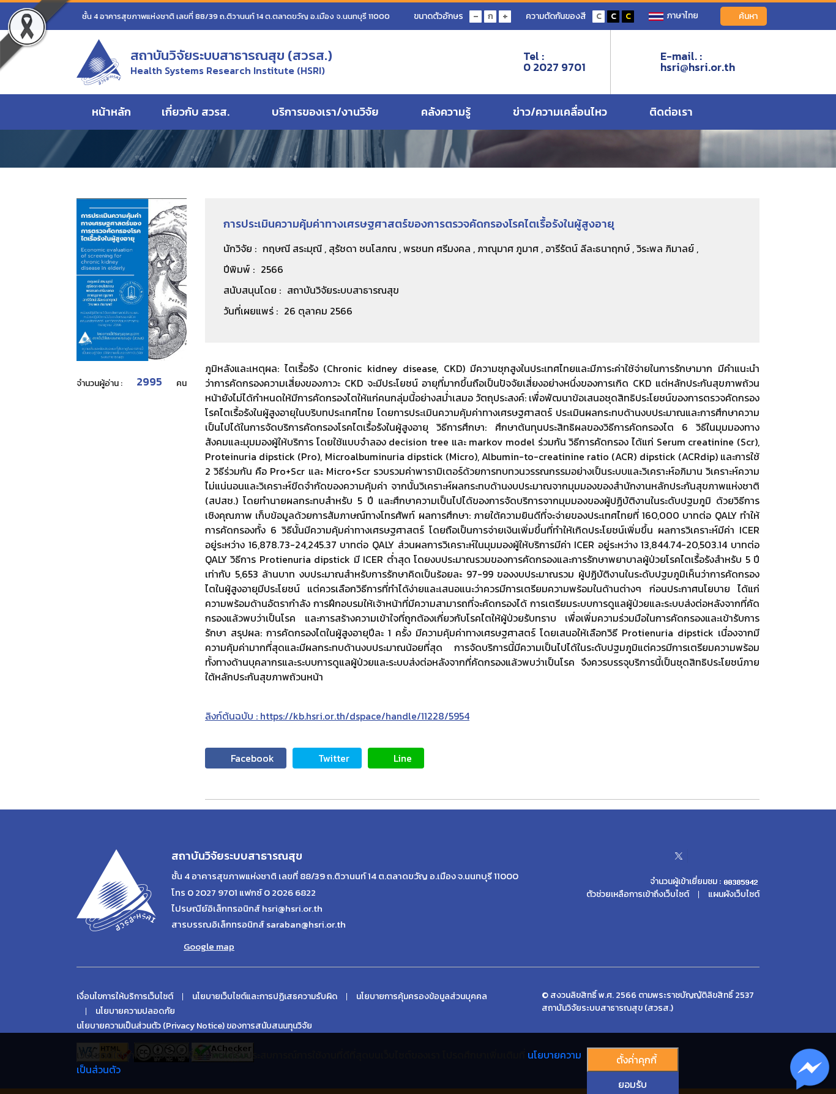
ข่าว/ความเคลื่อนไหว (561, 111)
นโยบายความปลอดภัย (135, 1011)
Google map (209, 946)
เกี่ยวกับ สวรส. (197, 111)
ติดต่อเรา (672, 111)
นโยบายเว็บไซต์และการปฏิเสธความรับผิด (264, 996)
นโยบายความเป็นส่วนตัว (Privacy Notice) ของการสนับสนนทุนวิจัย (194, 1026)
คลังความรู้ (447, 111)
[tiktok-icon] (755, 856)
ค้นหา (748, 16)
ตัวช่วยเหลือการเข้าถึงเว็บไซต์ (637, 894)
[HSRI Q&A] (810, 1069)
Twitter (333, 758)
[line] (731, 856)
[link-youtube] (707, 856)
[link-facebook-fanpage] (650, 856)
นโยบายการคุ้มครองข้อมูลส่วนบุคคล (421, 996)
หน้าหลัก (111, 111)
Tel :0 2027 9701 (554, 62)
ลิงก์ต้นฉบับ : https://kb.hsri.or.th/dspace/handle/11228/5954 (337, 716)
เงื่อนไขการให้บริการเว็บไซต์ (125, 996)
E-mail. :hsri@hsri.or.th (697, 62)
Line (403, 758)
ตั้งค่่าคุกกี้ (636, 1059)
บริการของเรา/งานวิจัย (326, 111)
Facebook (252, 758)
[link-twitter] (679, 856)
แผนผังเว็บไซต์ (733, 894)
